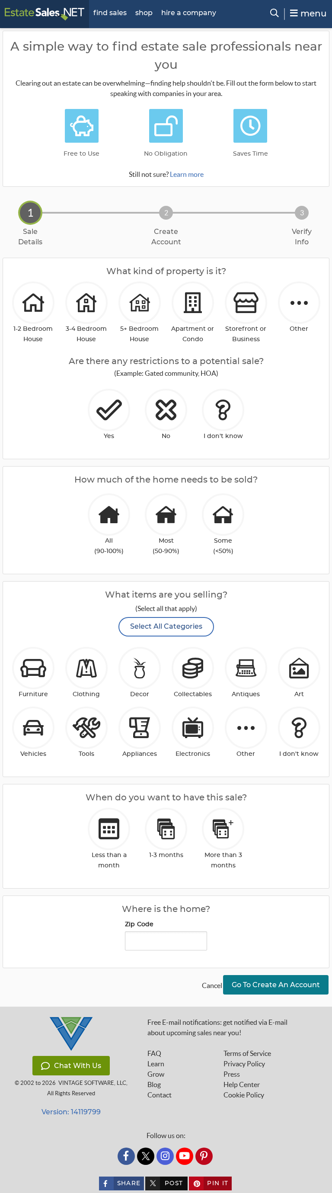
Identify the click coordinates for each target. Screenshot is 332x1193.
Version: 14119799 (71, 1112)
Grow (155, 1074)
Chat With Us (77, 1066)
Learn (155, 1064)
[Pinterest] (204, 1156)
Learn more (187, 174)
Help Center (241, 1084)
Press (231, 1074)
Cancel (212, 985)
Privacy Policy (244, 1064)
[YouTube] (184, 1156)
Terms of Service (247, 1053)
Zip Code (139, 924)
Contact (159, 1095)
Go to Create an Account (276, 985)
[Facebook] (126, 1156)
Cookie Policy (243, 1095)
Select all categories (166, 626)
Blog (154, 1084)
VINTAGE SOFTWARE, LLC (92, 1083)
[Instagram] (165, 1156)
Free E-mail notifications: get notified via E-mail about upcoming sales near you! (217, 1027)
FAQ (154, 1053)
